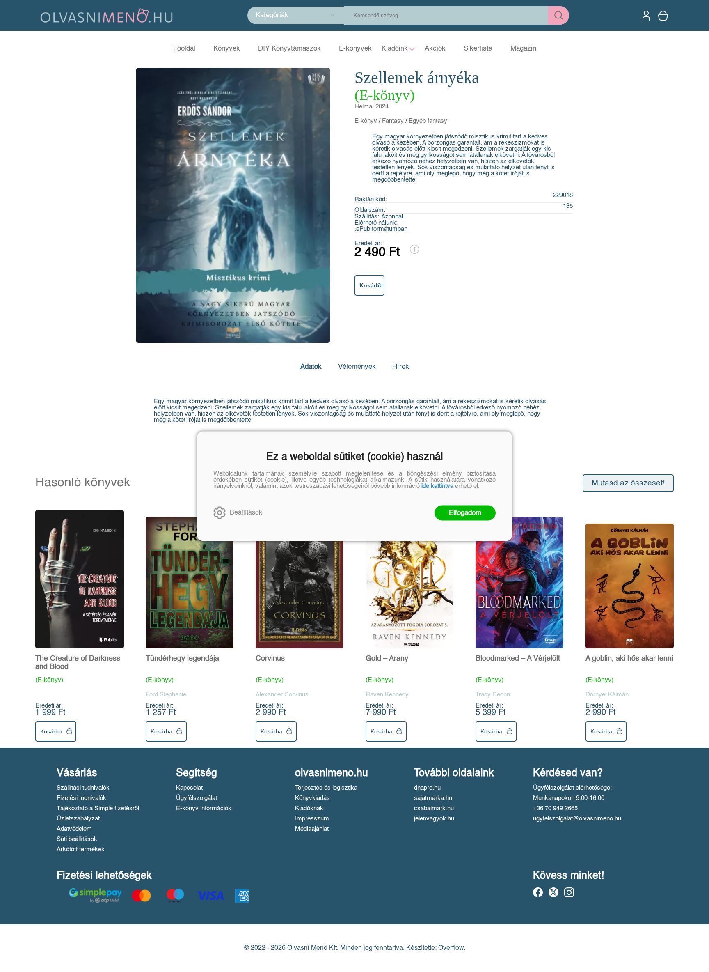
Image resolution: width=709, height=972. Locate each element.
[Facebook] (538, 892)
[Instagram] (569, 892)
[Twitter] (553, 892)
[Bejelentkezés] (646, 16)
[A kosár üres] (664, 16)
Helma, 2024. (372, 106)
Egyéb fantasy (428, 121)
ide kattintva (437, 486)
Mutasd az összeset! (628, 483)
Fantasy (393, 121)
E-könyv (365, 121)
